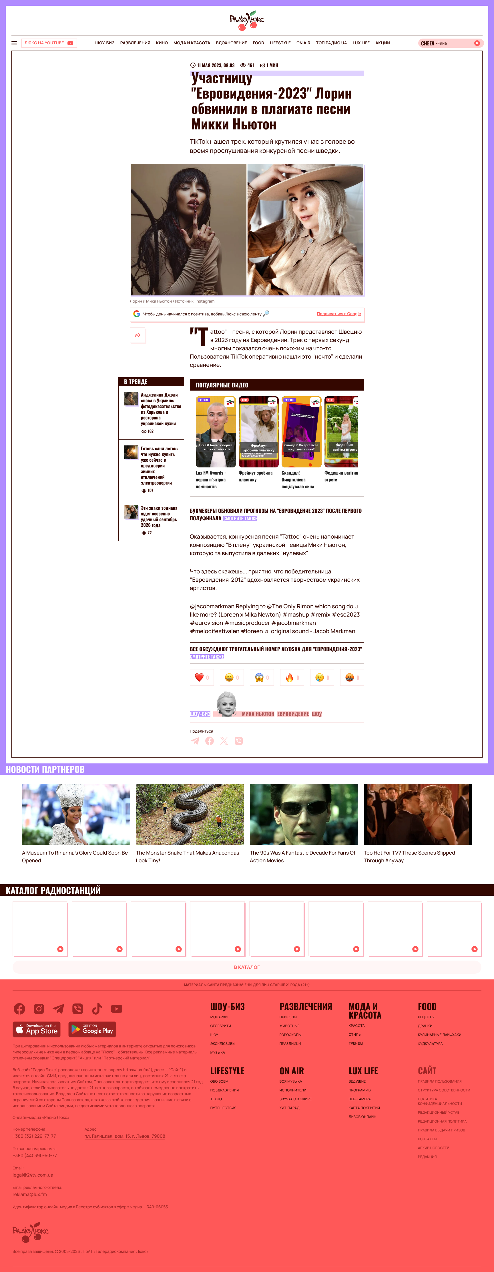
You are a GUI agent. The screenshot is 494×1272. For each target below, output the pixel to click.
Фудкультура (430, 1043)
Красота (357, 1025)
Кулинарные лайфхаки (439, 1035)
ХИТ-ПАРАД (290, 1108)
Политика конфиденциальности (440, 1101)
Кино (162, 43)
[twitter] (224, 741)
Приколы (288, 1017)
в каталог (247, 967)
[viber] (239, 741)
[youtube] (117, 1009)
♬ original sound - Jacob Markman (309, 631)
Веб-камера (360, 1099)
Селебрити (220, 1026)
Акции (383, 43)
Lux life (361, 43)
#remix (320, 614)
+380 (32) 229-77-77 (34, 1136)
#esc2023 (346, 614)
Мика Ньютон (258, 714)
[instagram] (39, 1009)
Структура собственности (444, 1090)
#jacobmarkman (293, 623)
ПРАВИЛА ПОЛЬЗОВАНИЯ (440, 1081)
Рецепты (426, 1017)
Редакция (427, 1157)
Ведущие (357, 1081)
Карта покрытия (364, 1108)
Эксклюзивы (223, 1043)
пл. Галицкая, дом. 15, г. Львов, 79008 (125, 1136)
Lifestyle (280, 43)
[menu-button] (14, 43)
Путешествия (223, 1108)
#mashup (295, 614)
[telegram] (195, 741)
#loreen (252, 631)
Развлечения (135, 43)
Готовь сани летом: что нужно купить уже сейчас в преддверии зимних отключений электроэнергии (159, 465)
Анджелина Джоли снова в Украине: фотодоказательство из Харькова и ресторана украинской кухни (161, 409)
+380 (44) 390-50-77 (35, 1155)
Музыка (217, 1052)
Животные (290, 1026)
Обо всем (219, 1081)
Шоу (317, 714)
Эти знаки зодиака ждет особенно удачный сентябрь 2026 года (159, 516)
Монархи (219, 1017)
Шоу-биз (104, 43)
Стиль (355, 1034)
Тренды (356, 1043)
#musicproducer (247, 623)
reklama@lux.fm (30, 1194)
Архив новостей (433, 1148)
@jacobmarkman (212, 606)
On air (303, 43)
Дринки (425, 1026)
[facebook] (209, 741)
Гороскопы (291, 1035)
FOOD (258, 43)
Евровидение (293, 714)
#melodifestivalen (215, 631)
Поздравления (224, 1090)
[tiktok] (97, 1009)
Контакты (427, 1139)
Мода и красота (192, 43)
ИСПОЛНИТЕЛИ (293, 1090)
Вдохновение (231, 43)
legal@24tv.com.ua (33, 1175)
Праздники (290, 1043)
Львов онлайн (362, 1117)
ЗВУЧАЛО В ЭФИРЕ (296, 1099)
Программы (360, 1090)
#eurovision (206, 623)
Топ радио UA (331, 43)
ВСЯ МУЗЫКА (291, 1081)
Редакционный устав (439, 1112)
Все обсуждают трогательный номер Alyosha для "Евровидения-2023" (276, 649)
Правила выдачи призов (441, 1130)
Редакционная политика (442, 1121)
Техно (216, 1099)
